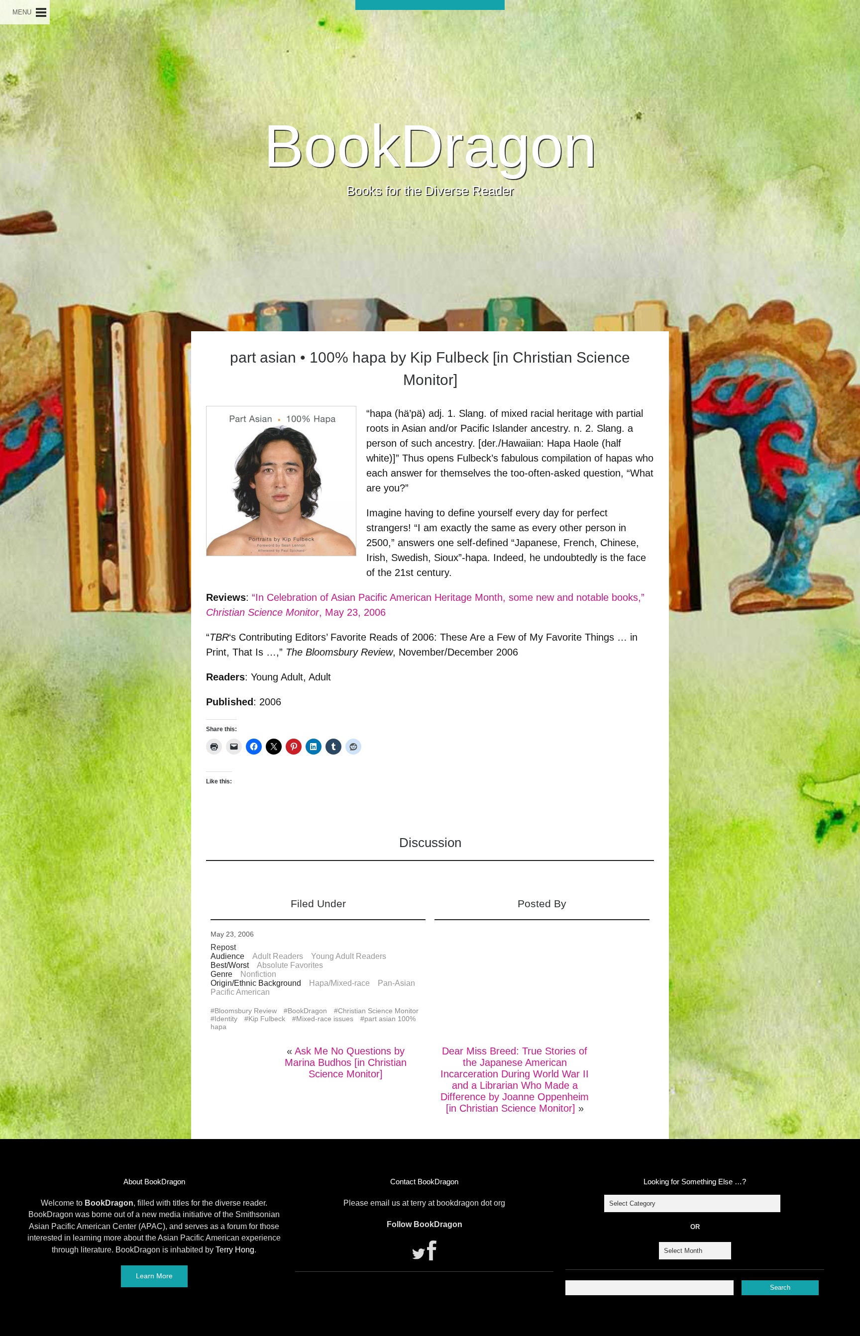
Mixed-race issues (324, 1019)
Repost (223, 947)
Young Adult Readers (348, 956)
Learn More (154, 1276)
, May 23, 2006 (352, 612)
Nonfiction (258, 974)
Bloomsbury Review (246, 1011)
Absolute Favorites (290, 965)
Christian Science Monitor (378, 1011)
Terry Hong (234, 1249)
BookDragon (430, 145)
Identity (226, 1019)
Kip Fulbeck (266, 1019)
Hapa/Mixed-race (339, 983)
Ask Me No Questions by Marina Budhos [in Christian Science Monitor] (346, 1062)
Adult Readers (277, 956)
